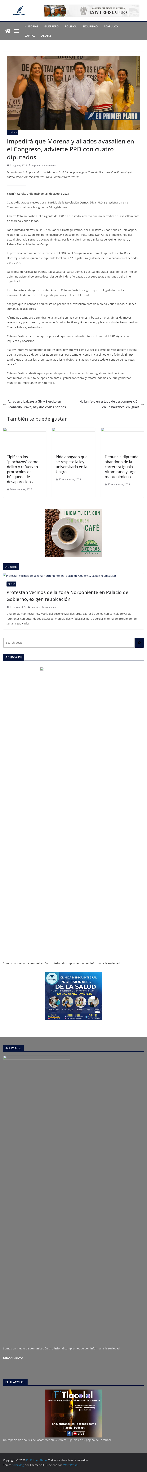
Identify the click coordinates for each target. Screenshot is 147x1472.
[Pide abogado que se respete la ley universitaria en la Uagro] (73, 430)
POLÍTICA (71, 26)
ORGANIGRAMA (13, 1358)
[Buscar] (139, 643)
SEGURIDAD (90, 26)
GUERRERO (51, 26)
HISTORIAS (31, 26)
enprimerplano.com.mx (44, 165)
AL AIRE (46, 35)
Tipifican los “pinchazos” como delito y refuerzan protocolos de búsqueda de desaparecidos (22, 469)
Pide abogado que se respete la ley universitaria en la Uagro (71, 464)
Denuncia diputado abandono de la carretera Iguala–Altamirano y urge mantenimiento (122, 466)
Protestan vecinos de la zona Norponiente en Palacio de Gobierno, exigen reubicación (67, 595)
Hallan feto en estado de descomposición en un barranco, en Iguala (109, 404)
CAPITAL (29, 35)
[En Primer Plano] (7, 31)
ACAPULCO (111, 26)
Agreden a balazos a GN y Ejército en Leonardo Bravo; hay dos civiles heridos (37, 404)
